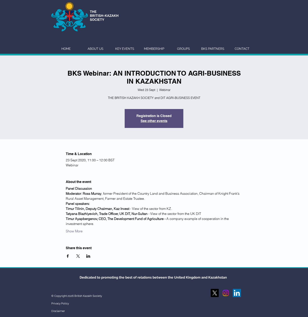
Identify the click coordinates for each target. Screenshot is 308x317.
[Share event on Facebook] (68, 256)
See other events (154, 121)
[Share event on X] (78, 256)
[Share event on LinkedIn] (88, 256)
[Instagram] (226, 293)
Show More (74, 231)
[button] (95, 49)
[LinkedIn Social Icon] (237, 293)
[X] (215, 293)
